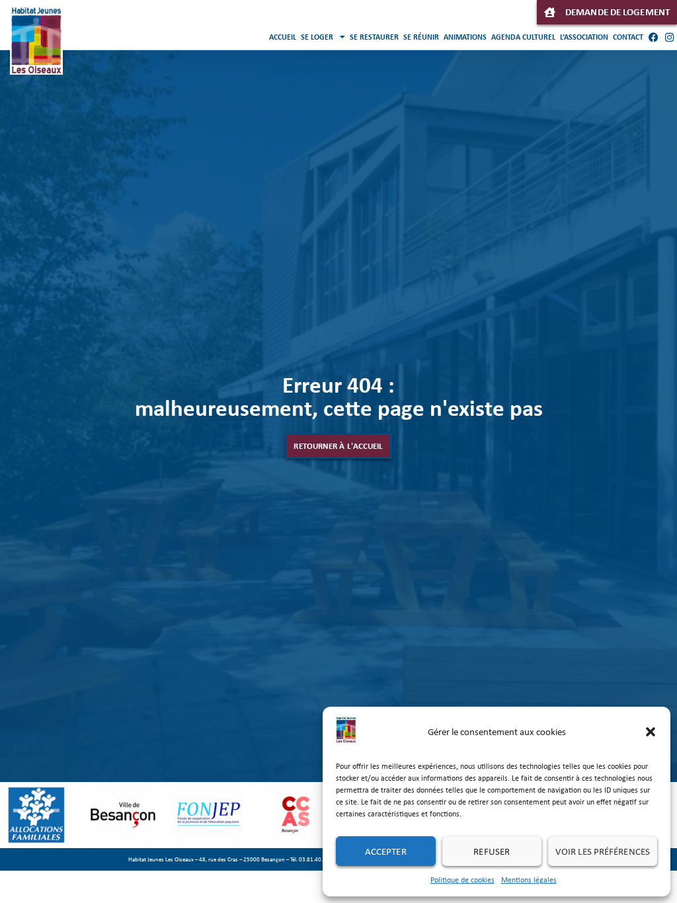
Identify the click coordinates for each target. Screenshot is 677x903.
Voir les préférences (602, 851)
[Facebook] (653, 37)
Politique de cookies (462, 879)
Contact (628, 37)
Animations (465, 37)
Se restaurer (374, 37)
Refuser (491, 851)
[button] (650, 731)
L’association (584, 37)
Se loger (317, 37)
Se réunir (421, 37)
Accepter (386, 851)
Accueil (282, 37)
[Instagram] (669, 37)
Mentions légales (529, 879)
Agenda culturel (523, 37)
